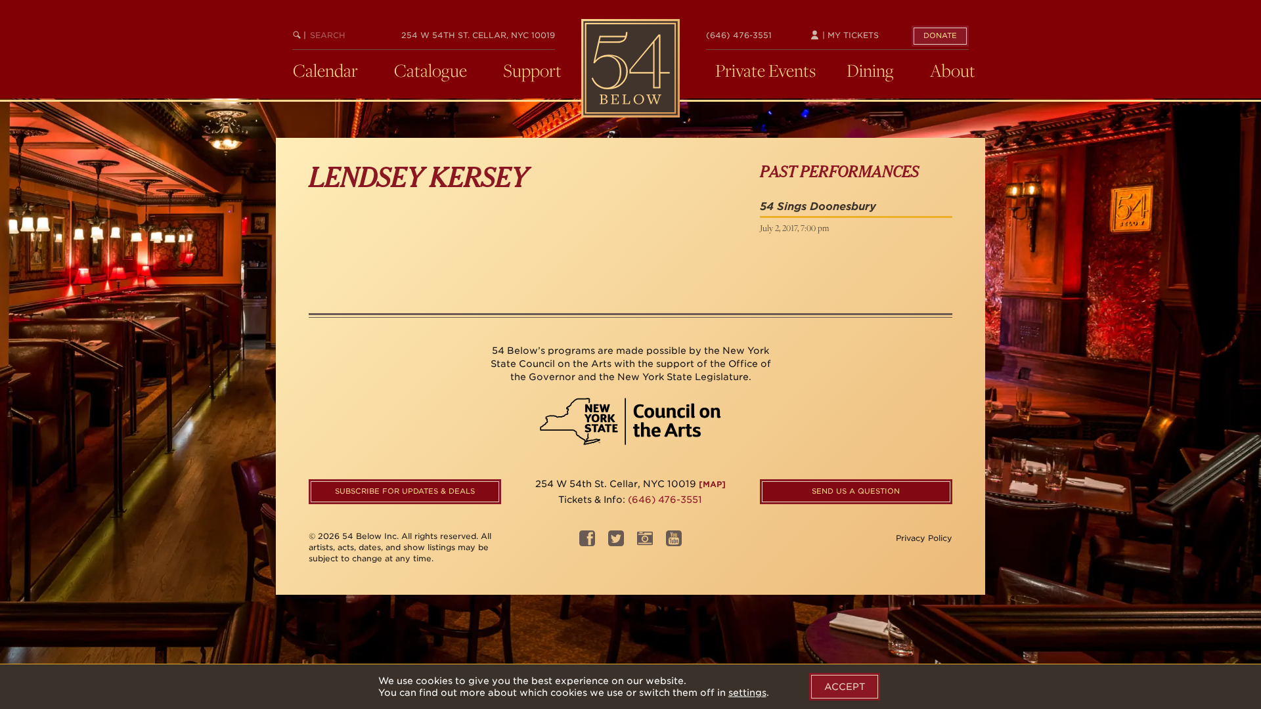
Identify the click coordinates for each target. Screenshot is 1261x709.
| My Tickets (849, 35)
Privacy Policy (924, 538)
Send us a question (856, 491)
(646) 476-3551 (739, 35)
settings (747, 692)
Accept (844, 686)
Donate (940, 35)
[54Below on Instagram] (645, 542)
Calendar (325, 70)
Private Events (765, 70)
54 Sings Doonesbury (818, 206)
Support (532, 70)
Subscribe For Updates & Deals (405, 491)
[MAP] (712, 484)
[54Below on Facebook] (587, 542)
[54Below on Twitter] (616, 542)
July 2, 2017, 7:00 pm (794, 228)
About (952, 70)
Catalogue (430, 70)
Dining (870, 70)
